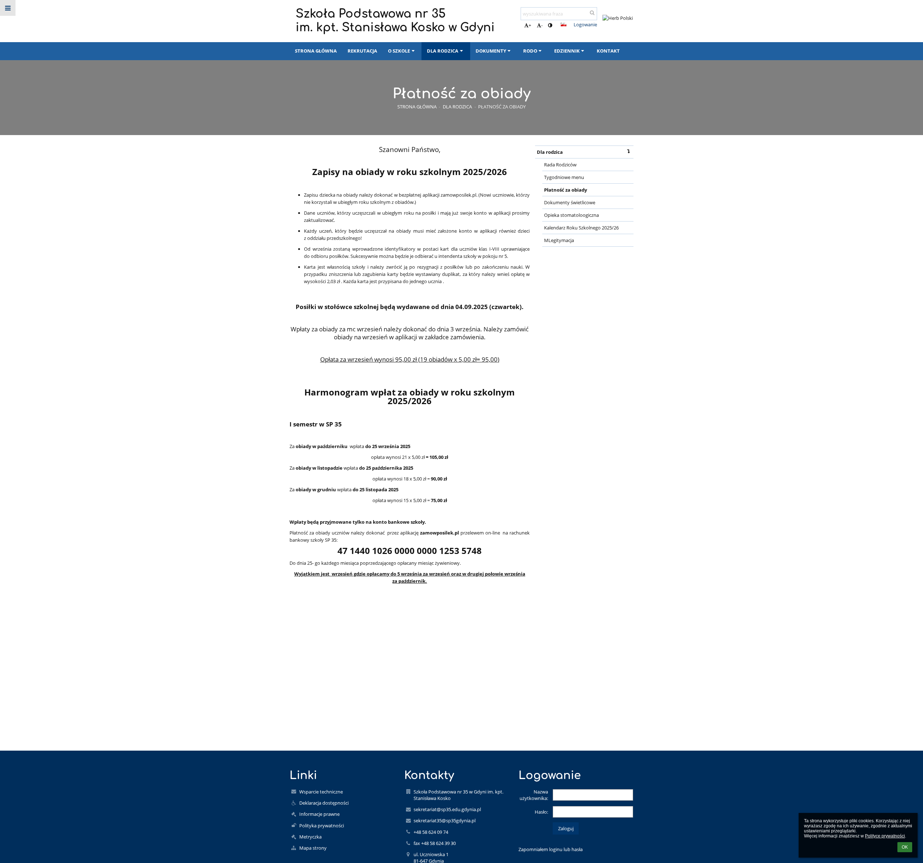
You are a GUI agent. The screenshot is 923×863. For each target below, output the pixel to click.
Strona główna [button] (316, 51)
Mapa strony (313, 848)
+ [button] (530, 25)
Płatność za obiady (502, 106)
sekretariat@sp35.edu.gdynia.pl (447, 809)
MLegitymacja (559, 240)
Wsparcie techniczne (321, 791)
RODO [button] (530, 51)
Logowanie (585, 24)
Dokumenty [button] (491, 51)
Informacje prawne (319, 814)
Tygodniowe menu (564, 177)
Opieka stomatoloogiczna (571, 215)
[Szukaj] (592, 12)
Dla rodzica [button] (442, 51)
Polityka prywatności (321, 825)
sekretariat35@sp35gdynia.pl (445, 820)
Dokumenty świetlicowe (569, 202)
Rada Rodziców (560, 164)
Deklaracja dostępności (324, 803)
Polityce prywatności (885, 836)
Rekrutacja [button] (362, 51)
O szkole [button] (399, 51)
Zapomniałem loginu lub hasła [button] (550, 849)
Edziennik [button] (567, 51)
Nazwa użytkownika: (534, 794)
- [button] (542, 25)
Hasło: (541, 812)
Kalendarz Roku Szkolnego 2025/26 (581, 227)
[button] (550, 25)
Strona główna (417, 106)
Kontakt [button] (608, 51)
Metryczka (310, 836)
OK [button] (905, 847)
